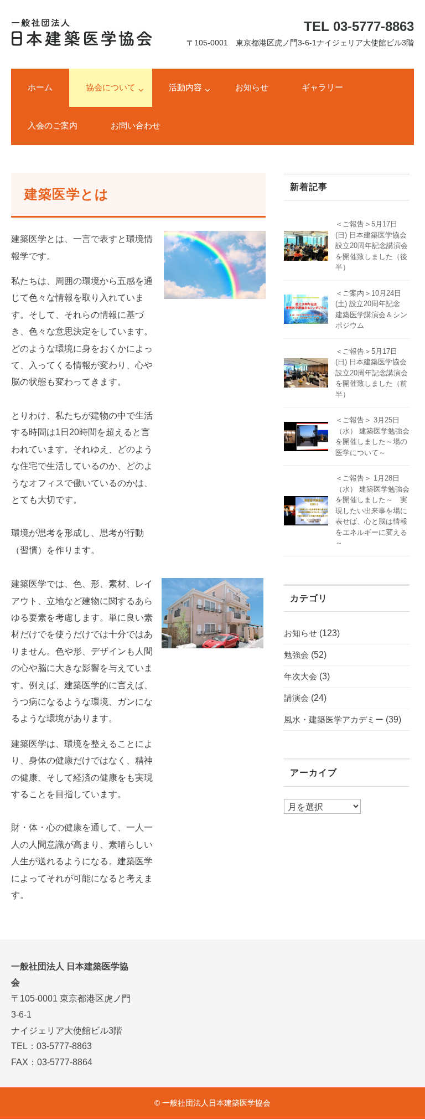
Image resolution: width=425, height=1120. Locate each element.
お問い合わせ (135, 125)
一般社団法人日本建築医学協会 (216, 1102)
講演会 (296, 698)
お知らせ (251, 87)
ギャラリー (322, 87)
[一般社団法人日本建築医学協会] (81, 26)
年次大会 (300, 676)
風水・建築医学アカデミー (333, 719)
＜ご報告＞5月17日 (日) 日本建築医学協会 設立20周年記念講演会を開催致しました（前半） (371, 373)
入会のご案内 (52, 125)
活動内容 (185, 87)
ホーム (40, 87)
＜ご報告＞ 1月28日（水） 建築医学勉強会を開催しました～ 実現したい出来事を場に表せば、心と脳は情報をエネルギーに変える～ (372, 510)
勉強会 (296, 654)
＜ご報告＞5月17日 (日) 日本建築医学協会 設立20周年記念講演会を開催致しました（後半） (371, 245)
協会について (111, 87)
